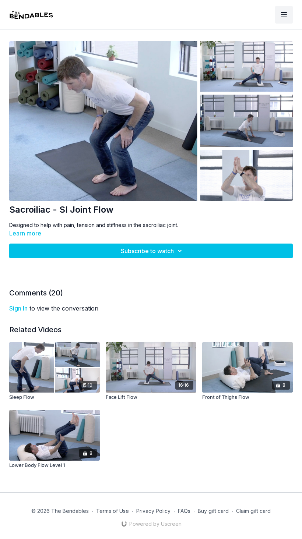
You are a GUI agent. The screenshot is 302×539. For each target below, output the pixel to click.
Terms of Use (112, 511)
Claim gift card (253, 511)
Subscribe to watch (147, 251)
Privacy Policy (153, 511)
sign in (18, 308)
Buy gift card (213, 511)
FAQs (184, 511)
